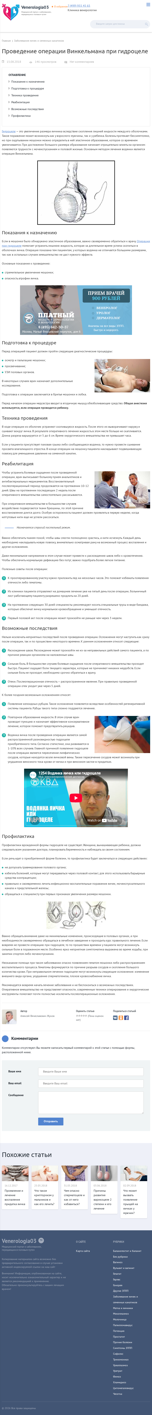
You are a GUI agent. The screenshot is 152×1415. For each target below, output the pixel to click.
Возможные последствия (27, 109)
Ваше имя (14, 1071)
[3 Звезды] (81, 1016)
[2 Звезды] (79, 1016)
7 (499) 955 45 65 (79, 6)
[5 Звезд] (86, 1016)
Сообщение (16, 1095)
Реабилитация (20, 102)
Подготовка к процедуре (27, 89)
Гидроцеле (9, 131)
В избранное (61, 7)
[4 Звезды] (84, 1016)
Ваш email (15, 1083)
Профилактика (21, 116)
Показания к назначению (28, 82)
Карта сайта (83, 1251)
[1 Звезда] (77, 1016)
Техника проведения (25, 95)
